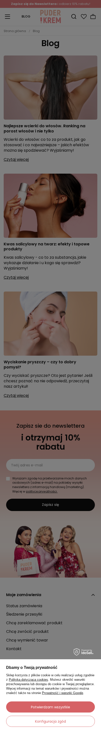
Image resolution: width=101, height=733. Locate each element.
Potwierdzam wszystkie (50, 707)
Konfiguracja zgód (50, 721)
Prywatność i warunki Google (62, 693)
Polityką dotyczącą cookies (28, 679)
